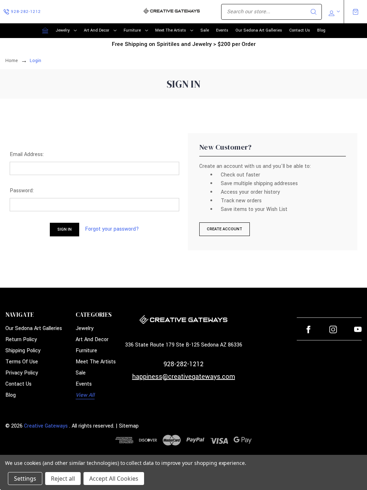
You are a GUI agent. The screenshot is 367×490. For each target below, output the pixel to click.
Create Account (224, 229)
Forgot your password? (112, 229)
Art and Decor (96, 30)
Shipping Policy (22, 350)
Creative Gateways (46, 426)
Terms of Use (21, 362)
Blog (321, 30)
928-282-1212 (183, 364)
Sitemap (129, 426)
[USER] (333, 12)
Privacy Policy (21, 373)
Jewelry (63, 30)
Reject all (63, 478)
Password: (22, 190)
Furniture (132, 30)
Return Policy (21, 339)
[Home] (45, 30)
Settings (25, 478)
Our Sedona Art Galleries (258, 30)
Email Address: (27, 154)
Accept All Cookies (113, 478)
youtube (358, 329)
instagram (333, 329)
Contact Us (299, 30)
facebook (308, 329)
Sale (204, 30)
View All (85, 395)
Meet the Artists (170, 30)
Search (313, 12)
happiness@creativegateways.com (183, 376)
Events (222, 30)
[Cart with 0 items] (355, 12)
